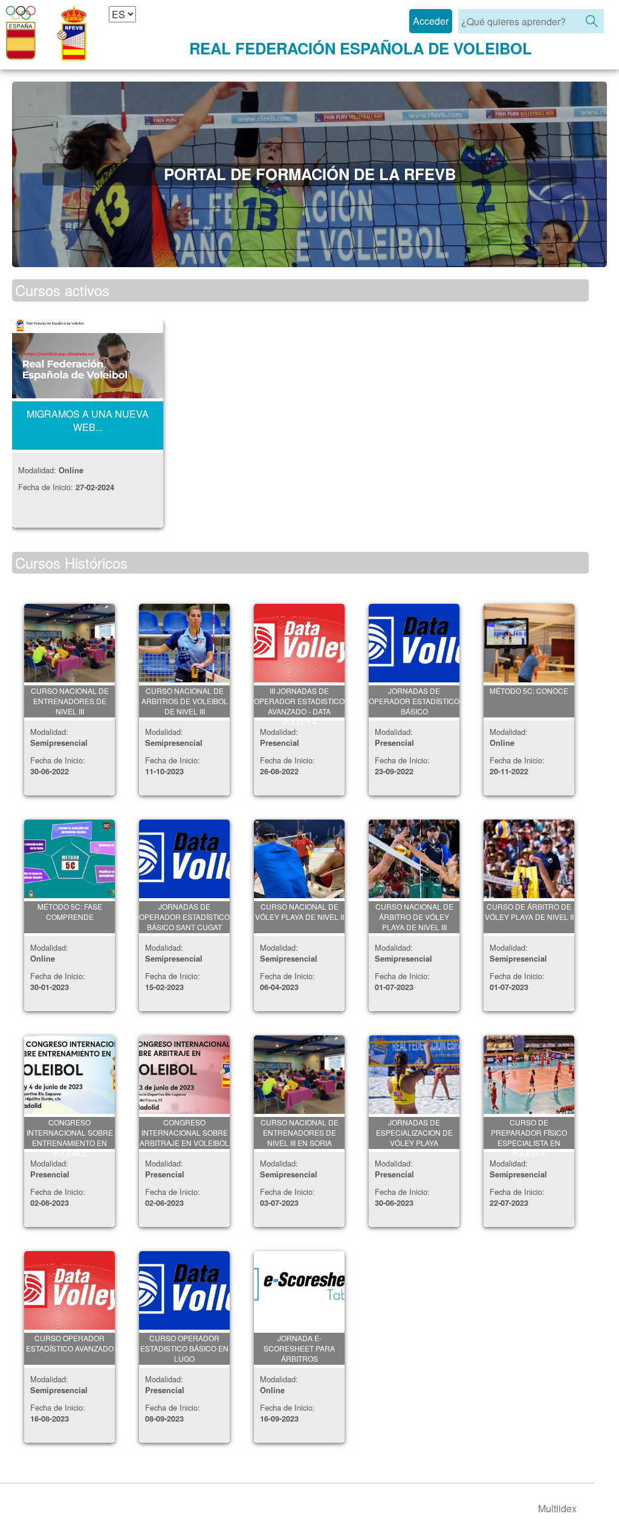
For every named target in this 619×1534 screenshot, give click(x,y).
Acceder (431, 21)
